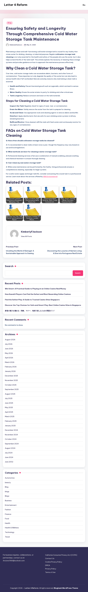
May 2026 (9, 353)
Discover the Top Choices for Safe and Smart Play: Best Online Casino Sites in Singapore (43, 305)
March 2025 (9, 416)
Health (7, 523)
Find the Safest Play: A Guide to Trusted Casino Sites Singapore (32, 300)
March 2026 (9, 362)
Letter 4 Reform (15, 5)
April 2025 (9, 412)
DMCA (47, 565)
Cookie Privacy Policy (53, 562)
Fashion (8, 510)
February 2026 (10, 367)
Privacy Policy (50, 569)
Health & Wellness (12, 528)
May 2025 (9, 407)
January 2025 (10, 426)
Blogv (7, 496)
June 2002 (9, 462)
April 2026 (9, 358)
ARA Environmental (50, 176)
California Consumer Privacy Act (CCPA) (61, 555)
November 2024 (11, 435)
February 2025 (10, 421)
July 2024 (8, 453)
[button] (26, 236)
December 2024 (11, 430)
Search (9, 266)
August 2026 (10, 340)
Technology (9, 532)
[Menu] (84, 5)
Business (8, 501)
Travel (7, 537)
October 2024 (10, 439)
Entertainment (10, 505)
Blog (9, 23)
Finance (8, 514)
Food (7, 519)
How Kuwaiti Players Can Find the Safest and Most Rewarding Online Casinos (38, 294)
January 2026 (10, 371)
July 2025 (8, 398)
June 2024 (9, 457)
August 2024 (10, 448)
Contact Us (49, 558)
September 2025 (12, 389)
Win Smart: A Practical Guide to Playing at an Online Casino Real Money (35, 289)
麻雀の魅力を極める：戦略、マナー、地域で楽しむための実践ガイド (30, 311)
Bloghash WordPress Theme (66, 588)
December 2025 (11, 376)
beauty (8, 482)
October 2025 (10, 385)
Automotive (10, 478)
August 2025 (10, 394)
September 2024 (12, 444)
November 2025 (11, 380)
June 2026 (9, 349)
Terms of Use (50, 572)
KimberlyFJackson (31, 231)
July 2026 (8, 344)
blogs (7, 492)
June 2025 (9, 403)
